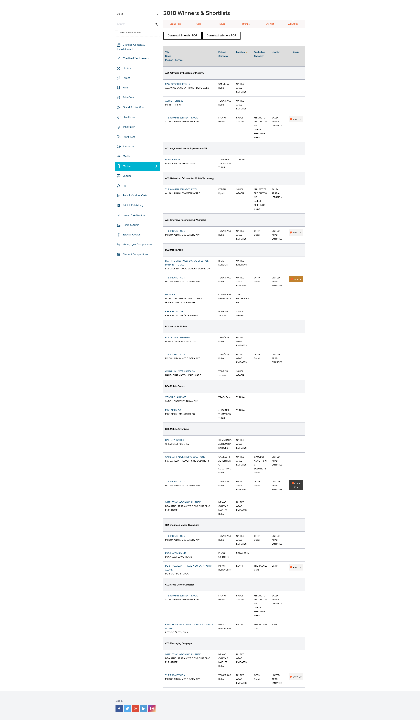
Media (126, 156)
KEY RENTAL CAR (174, 311)
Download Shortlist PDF (182, 35)
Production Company (259, 54)
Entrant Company (223, 54)
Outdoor (127, 176)
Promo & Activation (134, 215)
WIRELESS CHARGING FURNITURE (183, 502)
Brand (168, 56)
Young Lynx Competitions (137, 244)
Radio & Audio (131, 224)
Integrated (129, 136)
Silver (222, 23)
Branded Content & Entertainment (131, 47)
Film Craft (128, 97)
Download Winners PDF (221, 35)
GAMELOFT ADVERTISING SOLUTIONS (185, 456)
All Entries (293, 23)
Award (296, 52)
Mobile (127, 166)
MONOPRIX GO (173, 159)
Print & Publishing (133, 205)
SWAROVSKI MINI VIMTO (177, 84)
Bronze (246, 23)
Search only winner (130, 32)
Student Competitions (135, 254)
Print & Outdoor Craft (135, 195)
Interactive (129, 146)
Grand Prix (175, 23)
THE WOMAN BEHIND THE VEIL (181, 117)
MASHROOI (171, 294)
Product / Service (174, 60)
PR (124, 185)
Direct (126, 77)
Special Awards (131, 234)
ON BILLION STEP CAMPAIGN (180, 371)
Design (127, 68)
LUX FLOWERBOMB (175, 552)
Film (125, 87)
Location (240, 52)
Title (167, 52)
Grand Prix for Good (134, 107)
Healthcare (129, 117)
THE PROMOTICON (175, 231)
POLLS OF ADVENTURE (177, 337)
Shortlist (270, 23)
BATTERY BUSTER (174, 440)
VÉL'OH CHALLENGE (175, 397)
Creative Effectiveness (135, 58)
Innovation (129, 126)
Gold (198, 23)
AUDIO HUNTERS (174, 100)
